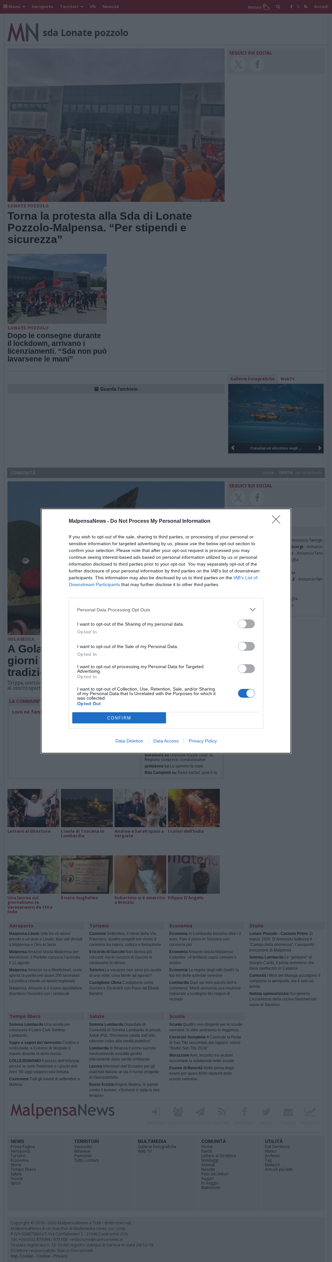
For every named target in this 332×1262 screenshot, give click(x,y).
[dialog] (166, 631)
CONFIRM (119, 718)
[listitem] (166, 609)
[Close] (278, 521)
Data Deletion (129, 740)
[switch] (246, 623)
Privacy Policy (203, 740)
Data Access (166, 740)
